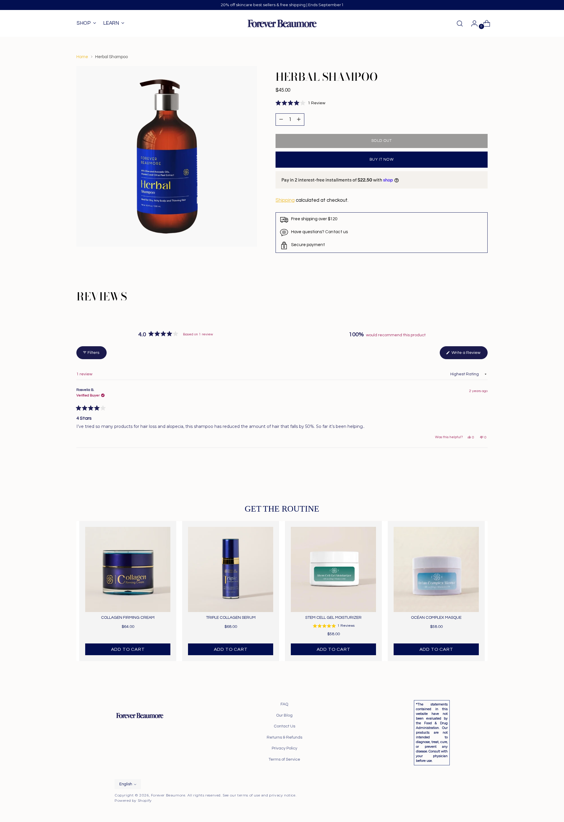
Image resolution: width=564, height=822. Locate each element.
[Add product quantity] (281, 119)
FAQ (284, 704)
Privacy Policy (284, 748)
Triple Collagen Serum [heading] (231, 618)
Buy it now (382, 159)
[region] (282, 591)
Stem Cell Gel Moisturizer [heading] (333, 618)
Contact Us (284, 726)
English (125, 784)
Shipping (285, 200)
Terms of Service (284, 759)
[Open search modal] (460, 23)
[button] (300, 103)
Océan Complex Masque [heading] (436, 618)
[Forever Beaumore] (282, 23)
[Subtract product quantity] (298, 119)
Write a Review (469, 354)
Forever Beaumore (168, 795)
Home (82, 57)
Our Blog (284, 715)
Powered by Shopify (133, 800)
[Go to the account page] (472, 23)
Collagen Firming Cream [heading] (128, 618)
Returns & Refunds (284, 737)
